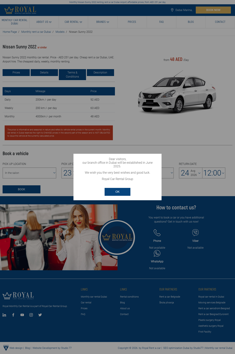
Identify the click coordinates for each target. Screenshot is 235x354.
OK (117, 191)
